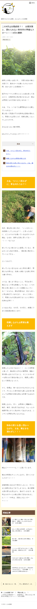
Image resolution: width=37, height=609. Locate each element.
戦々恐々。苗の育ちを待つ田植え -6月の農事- (22, 539)
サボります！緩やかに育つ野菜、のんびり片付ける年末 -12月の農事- (22, 559)
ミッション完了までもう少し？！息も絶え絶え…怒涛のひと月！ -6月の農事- (22, 550)
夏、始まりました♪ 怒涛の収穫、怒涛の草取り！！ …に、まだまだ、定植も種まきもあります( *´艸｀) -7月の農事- (11, 584)
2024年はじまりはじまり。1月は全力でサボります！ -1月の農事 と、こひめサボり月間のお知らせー (22, 569)
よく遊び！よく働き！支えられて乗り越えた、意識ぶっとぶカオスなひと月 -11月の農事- (22, 521)
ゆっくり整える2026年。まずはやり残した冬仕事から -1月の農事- (22, 530)
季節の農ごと (6, 39)
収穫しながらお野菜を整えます (16, 158)
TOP (8, 592)
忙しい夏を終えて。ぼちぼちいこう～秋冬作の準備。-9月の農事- (28, 584)
